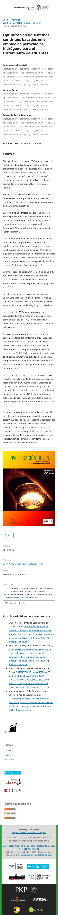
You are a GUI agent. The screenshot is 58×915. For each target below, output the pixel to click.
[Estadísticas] (13, 732)
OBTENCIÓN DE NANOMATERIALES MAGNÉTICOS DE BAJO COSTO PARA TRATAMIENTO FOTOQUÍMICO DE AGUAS (29, 676)
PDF (9, 535)
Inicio (5, 19)
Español (8, 754)
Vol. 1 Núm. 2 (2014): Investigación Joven (22, 23)
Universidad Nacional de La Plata (19, 845)
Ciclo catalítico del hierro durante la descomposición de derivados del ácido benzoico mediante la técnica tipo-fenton (31, 630)
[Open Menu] (3, 3)
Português (9, 759)
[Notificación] (6, 732)
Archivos (16, 19)
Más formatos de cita (15, 603)
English (8, 750)
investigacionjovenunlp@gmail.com (35, 854)
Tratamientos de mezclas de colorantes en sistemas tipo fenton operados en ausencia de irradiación (31, 702)
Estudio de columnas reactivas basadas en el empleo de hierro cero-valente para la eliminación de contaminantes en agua (30, 653)
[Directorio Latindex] (13, 784)
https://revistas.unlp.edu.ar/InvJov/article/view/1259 (22, 597)
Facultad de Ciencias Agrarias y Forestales (37, 847)
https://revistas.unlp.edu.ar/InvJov (29, 832)
